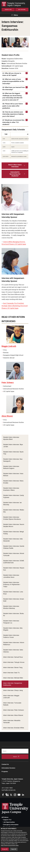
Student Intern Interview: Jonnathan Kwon (11, 576)
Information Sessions (8, 768)
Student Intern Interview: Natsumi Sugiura (11, 467)
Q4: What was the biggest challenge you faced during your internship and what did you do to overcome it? (12, 96)
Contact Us (5, 764)
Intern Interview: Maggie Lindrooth (11, 697)
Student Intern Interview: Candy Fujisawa (13, 496)
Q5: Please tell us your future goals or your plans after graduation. (12, 106)
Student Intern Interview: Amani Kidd (13, 600)
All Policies (5, 817)
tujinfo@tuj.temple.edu (8, 790)
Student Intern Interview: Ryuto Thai (13, 453)
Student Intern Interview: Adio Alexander (13, 540)
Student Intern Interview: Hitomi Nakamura (13, 643)
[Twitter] (11, 795)
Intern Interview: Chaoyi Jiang (13, 690)
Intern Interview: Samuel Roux (13, 657)
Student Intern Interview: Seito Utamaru (13, 651)
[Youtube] (19, 795)
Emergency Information (10, 824)
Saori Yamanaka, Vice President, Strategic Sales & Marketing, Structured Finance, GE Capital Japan (15, 305)
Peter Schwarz (8, 383)
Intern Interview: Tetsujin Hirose (13, 662)
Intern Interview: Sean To (11, 673)
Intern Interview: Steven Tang (12, 667)
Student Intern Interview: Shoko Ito (13, 614)
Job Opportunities (9, 822)
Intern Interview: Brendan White (13, 728)
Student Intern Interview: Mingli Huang (13, 533)
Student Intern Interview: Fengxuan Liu (11, 622)
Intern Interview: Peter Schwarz (13, 710)
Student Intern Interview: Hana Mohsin (13, 474)
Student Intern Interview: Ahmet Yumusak (13, 554)
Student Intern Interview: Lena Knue (13, 593)
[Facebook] (3, 795)
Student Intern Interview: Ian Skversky (12, 504)
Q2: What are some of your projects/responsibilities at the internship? (13, 81)
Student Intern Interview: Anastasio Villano (11, 489)
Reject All (13, 849)
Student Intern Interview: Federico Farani (11, 636)
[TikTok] (7, 795)
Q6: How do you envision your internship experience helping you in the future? (12, 114)
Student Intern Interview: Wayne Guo (13, 569)
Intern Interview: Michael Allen (13, 678)
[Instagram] (15, 795)
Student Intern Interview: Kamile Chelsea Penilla (13, 547)
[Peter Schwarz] (15, 371)
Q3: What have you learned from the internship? (13, 88)
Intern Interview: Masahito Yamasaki (11, 721)
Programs (5, 771)
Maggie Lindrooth (9, 346)
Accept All (4, 849)
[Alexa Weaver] (15, 404)
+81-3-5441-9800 (7, 788)
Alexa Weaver (7, 416)
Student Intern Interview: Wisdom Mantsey (11, 607)
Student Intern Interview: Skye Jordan (13, 445)
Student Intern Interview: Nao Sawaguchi (12, 460)
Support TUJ (7, 819)
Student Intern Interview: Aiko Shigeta (13, 629)
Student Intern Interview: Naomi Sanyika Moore (13, 525)
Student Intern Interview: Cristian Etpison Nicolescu (12, 518)
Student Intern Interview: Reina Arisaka (13, 482)
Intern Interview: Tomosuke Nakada (12, 704)
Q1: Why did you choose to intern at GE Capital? (11, 74)
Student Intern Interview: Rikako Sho (13, 511)
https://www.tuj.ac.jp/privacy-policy (9, 845)
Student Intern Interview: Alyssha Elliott (11, 438)
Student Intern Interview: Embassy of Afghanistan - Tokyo (12, 584)
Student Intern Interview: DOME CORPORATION (13, 562)
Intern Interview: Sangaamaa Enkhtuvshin (12, 684)
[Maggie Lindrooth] (15, 334)
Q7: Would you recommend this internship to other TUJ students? (13, 122)
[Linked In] (23, 795)
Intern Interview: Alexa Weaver (13, 715)
